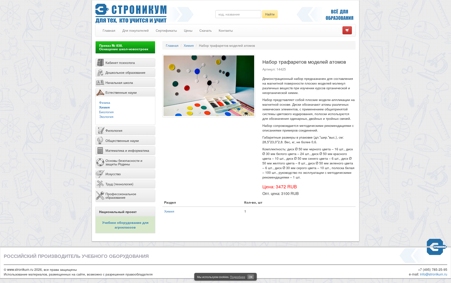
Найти (270, 14)
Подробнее (237, 277)
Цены (188, 30)
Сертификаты (166, 30)
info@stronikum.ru (433, 274)
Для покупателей (135, 30)
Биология (106, 111)
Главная (109, 30)
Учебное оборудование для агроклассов (125, 224)
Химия (104, 107)
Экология (106, 116)
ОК (251, 277)
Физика (104, 102)
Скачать (205, 30)
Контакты (226, 30)
